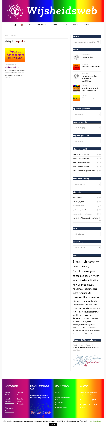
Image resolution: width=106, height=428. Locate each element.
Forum (65, 25)
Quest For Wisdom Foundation (20, 401)
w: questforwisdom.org (87, 395)
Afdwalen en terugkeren (89, 98)
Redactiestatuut (60, 400)
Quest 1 (86, 25)
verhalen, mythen (78, 202)
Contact (57, 392)
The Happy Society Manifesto (91, 66)
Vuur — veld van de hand (81, 167)
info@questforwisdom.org (88, 392)
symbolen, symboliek (79, 210)
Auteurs (75, 25)
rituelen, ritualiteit (78, 206)
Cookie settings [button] (95, 421)
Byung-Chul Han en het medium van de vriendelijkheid (89, 78)
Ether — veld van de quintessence (84, 171)
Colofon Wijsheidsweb (62, 397)
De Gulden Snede (20, 394)
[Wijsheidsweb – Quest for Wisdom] (53, 11)
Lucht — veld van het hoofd (81, 162)
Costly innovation (87, 57)
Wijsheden (55, 25)
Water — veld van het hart (81, 158)
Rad (30, 25)
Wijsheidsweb (9, 409)
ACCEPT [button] (53, 424)
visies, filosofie (77, 198)
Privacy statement (61, 407)
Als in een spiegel (12, 67)
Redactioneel (41, 25)
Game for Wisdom (8, 400)
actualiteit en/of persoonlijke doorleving (85, 218)
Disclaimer (58, 405)
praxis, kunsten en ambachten (82, 214)
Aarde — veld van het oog (81, 154)
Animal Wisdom (8, 394)
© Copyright (59, 402)
